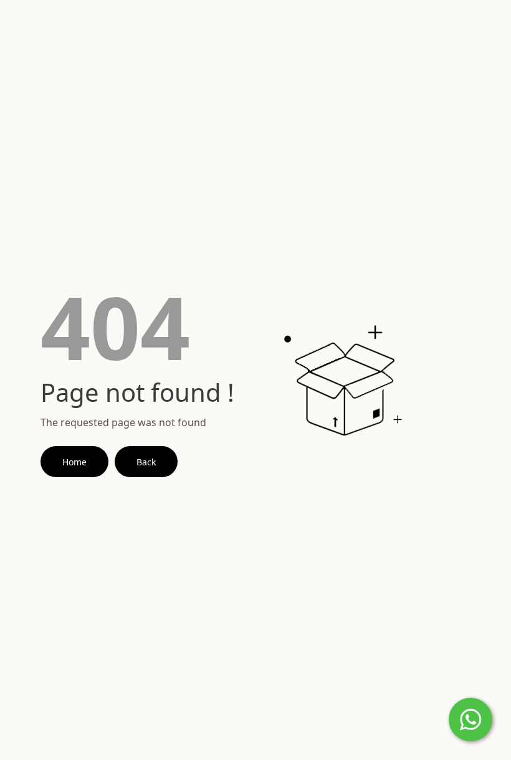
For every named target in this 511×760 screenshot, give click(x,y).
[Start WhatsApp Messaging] (470, 718)
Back (146, 462)
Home (74, 462)
